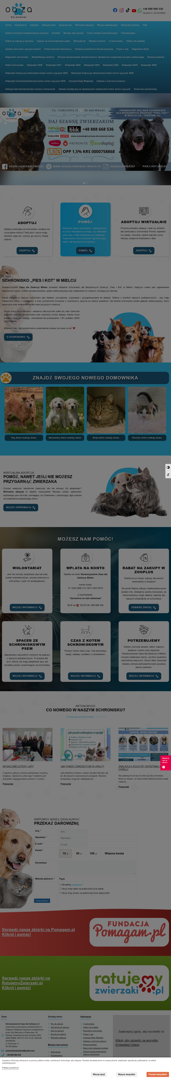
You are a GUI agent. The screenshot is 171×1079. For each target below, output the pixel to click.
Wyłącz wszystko (126, 1074)
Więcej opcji (99, 1074)
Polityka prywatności (10, 1068)
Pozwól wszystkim (158, 1074)
